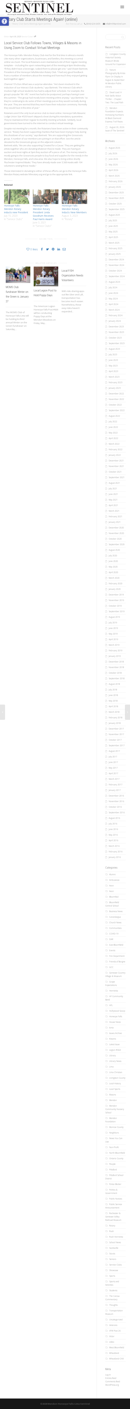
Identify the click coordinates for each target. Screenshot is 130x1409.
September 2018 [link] (117, 678)
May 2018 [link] (113, 700)
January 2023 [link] (115, 388)
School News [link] (115, 1242)
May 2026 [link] (113, 164)
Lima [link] (111, 1066)
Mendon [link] (113, 1100)
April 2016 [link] (113, 840)
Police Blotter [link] (115, 1184)
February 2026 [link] (115, 181)
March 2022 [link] (114, 443)
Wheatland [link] (114, 1353)
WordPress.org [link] (112, 1384)
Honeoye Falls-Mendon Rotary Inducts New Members (74, 209)
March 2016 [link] (114, 846)
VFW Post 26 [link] (115, 1330)
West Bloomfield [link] (116, 1347)
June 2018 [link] (113, 695)
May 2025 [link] (113, 231)
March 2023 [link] (114, 376)
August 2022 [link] (114, 415)
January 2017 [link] (115, 790)
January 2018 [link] (115, 723)
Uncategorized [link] (116, 1319)
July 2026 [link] (113, 153)
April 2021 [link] (113, 505)
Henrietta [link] (113, 990)
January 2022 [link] (115, 455)
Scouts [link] (112, 1253)
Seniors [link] (112, 1259)
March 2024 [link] (114, 309)
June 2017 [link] (113, 762)
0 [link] (33, 36)
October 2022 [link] (115, 404)
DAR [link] (111, 939)
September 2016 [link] (117, 812)
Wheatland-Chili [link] (116, 1358)
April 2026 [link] (113, 170)
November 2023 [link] (116, 332)
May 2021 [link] (113, 499)
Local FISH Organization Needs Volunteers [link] (72, 275)
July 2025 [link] (113, 220)
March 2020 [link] (114, 577)
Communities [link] (115, 928)
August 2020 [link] (114, 550)
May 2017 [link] (113, 767)
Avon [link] (111, 885)
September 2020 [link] (117, 544)
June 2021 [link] (113, 494)
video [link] (111, 1341)
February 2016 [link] (115, 851)
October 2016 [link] (115, 806)
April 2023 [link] (113, 371)
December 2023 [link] (116, 326)
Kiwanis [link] (112, 1038)
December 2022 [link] (116, 393)
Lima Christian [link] (115, 1072)
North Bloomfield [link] (117, 1152)
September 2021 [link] (117, 477)
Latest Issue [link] (114, 1044)
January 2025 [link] (115, 254)
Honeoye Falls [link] (115, 1016)
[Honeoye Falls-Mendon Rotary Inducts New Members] (74, 196)
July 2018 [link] (113, 689)
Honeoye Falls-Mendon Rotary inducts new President (16, 209)
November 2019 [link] (116, 600)
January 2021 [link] (115, 522)
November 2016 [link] (116, 801)
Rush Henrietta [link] (116, 1236)
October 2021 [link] (115, 471)
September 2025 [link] (117, 209)
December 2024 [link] (116, 259)
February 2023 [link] (115, 382)
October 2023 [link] (115, 337)
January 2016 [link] (115, 857)
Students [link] (113, 1290)
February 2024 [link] (115, 315)
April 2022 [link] (113, 438)
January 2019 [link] (115, 656)
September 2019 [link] (117, 611)
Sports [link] (112, 1275)
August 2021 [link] (114, 483)
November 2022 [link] (116, 399)
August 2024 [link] (114, 281)
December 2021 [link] (116, 460)
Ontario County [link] (116, 1158)
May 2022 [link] (113, 432)
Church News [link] (115, 922)
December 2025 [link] (116, 192)
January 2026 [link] (115, 186)
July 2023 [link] (113, 354)
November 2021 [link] (116, 466)
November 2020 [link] (116, 533)
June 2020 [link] (113, 561)
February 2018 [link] (115, 717)
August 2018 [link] (114, 684)
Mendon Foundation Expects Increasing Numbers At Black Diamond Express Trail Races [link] (114, 115)
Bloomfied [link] (113, 896)
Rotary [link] (112, 1225)
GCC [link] (111, 967)
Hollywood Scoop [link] (117, 1010)
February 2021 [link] (115, 516)
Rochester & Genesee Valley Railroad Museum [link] (113, 1216)
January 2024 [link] (115, 321)
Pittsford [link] (113, 1169)
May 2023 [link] (113, 365)
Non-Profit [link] (114, 1147)
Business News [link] (116, 911)
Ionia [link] (111, 1027)
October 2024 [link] (115, 270)
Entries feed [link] (110, 1378)
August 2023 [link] (114, 348)
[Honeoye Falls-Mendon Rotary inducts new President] (16, 196)
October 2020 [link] (115, 538)
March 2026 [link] (114, 175)
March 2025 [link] (114, 242)
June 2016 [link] (113, 829)
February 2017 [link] (115, 784)
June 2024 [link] (113, 293)
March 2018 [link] (114, 712)
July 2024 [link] (113, 287)
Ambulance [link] (114, 880)
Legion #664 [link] (115, 1049)
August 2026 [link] (114, 147)
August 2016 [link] (114, 818)
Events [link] (112, 950)
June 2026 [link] (113, 159)
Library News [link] (115, 1061)
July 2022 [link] (113, 421)
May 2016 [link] (113, 834)
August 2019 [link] (114, 617)
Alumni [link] (112, 874)
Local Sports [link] (114, 1089)
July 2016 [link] (113, 823)
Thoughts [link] (113, 1305)
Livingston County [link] (117, 1077)
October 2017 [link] (115, 739)
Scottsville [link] (113, 1248)
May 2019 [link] (113, 633)
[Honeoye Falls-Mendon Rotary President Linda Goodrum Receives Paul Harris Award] (45, 196)
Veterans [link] (113, 1325)
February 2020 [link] (115, 583)
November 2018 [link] (116, 667)
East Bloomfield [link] (116, 944)
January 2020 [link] (115, 589)
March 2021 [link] (114, 510)
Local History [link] (115, 1083)
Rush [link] (111, 1231)
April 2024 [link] (113, 304)
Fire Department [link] (117, 956)
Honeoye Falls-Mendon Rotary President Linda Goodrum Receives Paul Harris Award (43, 212)
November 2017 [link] (116, 734)
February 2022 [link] (115, 449)
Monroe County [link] (116, 1127)
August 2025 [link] (114, 214)
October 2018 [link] (115, 672)
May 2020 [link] (113, 566)
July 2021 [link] (113, 488)
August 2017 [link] (114, 751)
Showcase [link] (113, 1270)
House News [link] (115, 1022)
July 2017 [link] (113, 756)
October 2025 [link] (115, 203)
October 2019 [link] (115, 605)
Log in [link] (108, 1374)
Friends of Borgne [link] (117, 961)
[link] (4, 21)
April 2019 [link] (113, 639)
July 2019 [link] (113, 622)
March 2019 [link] (114, 644)
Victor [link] (111, 1336)
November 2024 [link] (116, 265)
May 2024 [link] (113, 298)
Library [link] (112, 1055)
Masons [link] (112, 1094)
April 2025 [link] (113, 237)
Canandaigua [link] (115, 916)
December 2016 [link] (116, 795)
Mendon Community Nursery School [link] (114, 1109)
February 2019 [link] (115, 650)
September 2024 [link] (117, 276)
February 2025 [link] (115, 248)
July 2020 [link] (113, 555)
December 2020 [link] (116, 527)
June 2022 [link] (113, 427)
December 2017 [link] (116, 728)
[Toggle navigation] (122, 7)
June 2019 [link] (113, 628)
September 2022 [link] (117, 410)
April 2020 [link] (113, 572)
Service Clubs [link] (27, 36)
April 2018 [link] (113, 706)
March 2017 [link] (114, 779)
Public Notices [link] (115, 1198)
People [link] (112, 1164)
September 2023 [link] (117, 343)
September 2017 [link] (117, 745)
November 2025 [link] (116, 198)
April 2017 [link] (113, 773)
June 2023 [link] (113, 360)
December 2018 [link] (116, 661)
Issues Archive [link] (115, 1033)
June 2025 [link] (113, 226)
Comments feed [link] (112, 1381)
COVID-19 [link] (113, 933)
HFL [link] (111, 1005)
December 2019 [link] (116, 594)
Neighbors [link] (114, 1132)
